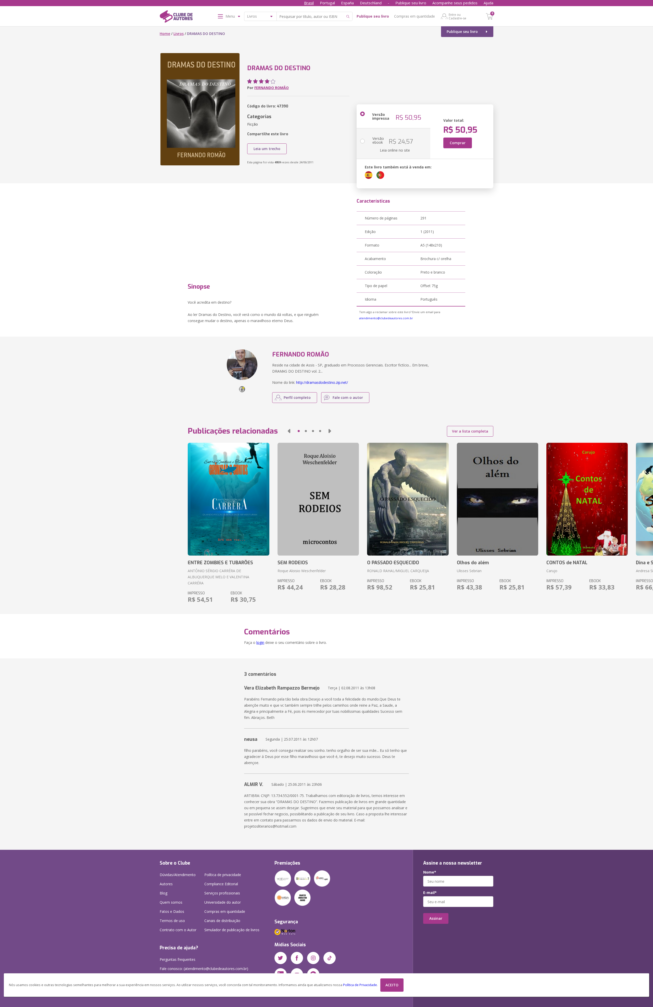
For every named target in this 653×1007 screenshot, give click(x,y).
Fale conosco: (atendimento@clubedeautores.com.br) (204, 968)
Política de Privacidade (360, 985)
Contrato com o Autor (178, 929)
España (347, 2)
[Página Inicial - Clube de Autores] (176, 17)
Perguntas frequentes (177, 959)
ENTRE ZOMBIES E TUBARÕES (220, 563)
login (260, 642)
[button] (289, 431)
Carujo (551, 570)
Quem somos (171, 902)
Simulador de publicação (231, 929)
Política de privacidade (222, 874)
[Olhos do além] (497, 499)
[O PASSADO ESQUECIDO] (407, 499)
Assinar (435, 918)
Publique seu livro (410, 2)
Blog (163, 893)
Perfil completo (297, 397)
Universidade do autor (222, 902)
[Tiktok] (329, 958)
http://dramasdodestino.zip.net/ (322, 382)
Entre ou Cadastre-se (457, 16)
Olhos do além (473, 563)
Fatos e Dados (172, 911)
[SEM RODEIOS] (318, 499)
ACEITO (391, 985)
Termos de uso (172, 920)
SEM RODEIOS (293, 563)
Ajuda (488, 2)
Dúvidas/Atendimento (178, 874)
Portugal (327, 2)
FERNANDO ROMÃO (271, 87)
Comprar (458, 142)
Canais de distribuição (222, 920)
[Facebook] (297, 958)
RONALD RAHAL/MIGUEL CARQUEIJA (398, 570)
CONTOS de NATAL (566, 563)
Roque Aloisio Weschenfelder (302, 570)
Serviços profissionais (222, 893)
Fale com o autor (348, 397)
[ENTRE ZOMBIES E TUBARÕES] (228, 499)
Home (165, 33)
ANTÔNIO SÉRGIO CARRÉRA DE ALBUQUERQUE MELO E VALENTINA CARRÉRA (218, 576)
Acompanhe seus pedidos (455, 2)
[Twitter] (280, 958)
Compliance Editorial (221, 883)
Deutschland (371, 2)
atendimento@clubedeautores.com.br (386, 318)
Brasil (309, 2)
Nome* (429, 872)
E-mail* (430, 893)
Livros (178, 33)
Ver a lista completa (470, 431)
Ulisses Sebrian (469, 570)
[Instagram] (313, 958)
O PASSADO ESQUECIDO (393, 563)
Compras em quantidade (414, 16)
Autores (166, 883)
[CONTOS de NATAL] (587, 499)
